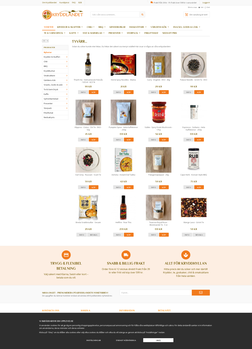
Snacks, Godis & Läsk (185, 27)
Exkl (208, 7)
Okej (158, 340)
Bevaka (93, 235)
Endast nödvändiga (126, 340)
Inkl (202, 7)
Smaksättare (136, 27)
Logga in (206, 2)
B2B (80, 2)
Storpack (132, 33)
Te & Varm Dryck (53, 33)
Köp (94, 92)
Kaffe (72, 33)
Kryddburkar (117, 27)
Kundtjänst (64, 2)
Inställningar (93, 340)
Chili (89, 27)
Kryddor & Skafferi (68, 27)
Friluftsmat (151, 33)
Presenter (114, 33)
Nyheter (48, 27)
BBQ (101, 27)
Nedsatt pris (169, 33)
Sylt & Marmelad (92, 33)
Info (83, 92)
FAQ (74, 2)
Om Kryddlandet (49, 2)
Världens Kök (159, 27)
